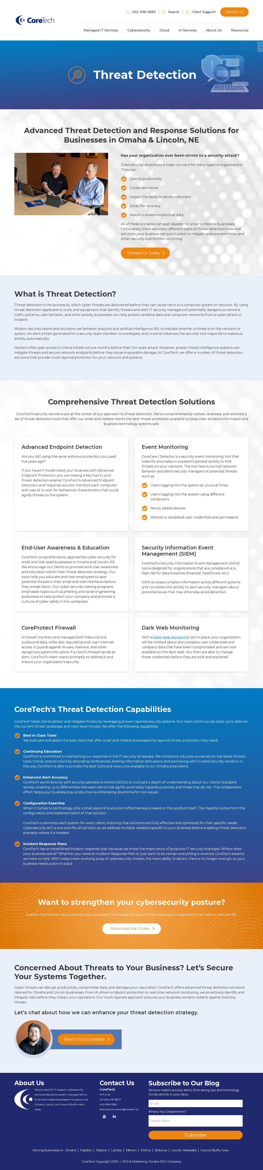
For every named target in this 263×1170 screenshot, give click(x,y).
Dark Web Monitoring (171, 637)
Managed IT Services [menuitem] (100, 30)
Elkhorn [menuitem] (131, 1150)
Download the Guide (130, 928)
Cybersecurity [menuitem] (138, 30)
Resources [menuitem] (240, 30)
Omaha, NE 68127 (110, 1099)
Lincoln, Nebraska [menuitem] (183, 1150)
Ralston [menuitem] (101, 1150)
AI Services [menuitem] (188, 30)
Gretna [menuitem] (146, 1150)
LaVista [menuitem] (116, 1150)
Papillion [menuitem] (86, 1150)
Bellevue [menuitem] (161, 1150)
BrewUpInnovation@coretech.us (119, 1109)
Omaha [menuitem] (70, 1150)
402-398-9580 (108, 1104)
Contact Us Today (143, 253)
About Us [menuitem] (214, 30)
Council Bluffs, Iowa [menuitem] (214, 1150)
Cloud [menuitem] (164, 30)
